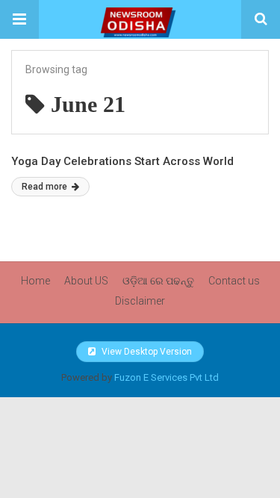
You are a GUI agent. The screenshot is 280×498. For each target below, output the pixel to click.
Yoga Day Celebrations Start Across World (122, 161)
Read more (45, 186)
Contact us (234, 281)
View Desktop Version (145, 351)
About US (86, 281)
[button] (19, 19)
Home (35, 281)
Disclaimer (140, 301)
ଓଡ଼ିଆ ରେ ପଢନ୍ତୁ (158, 281)
